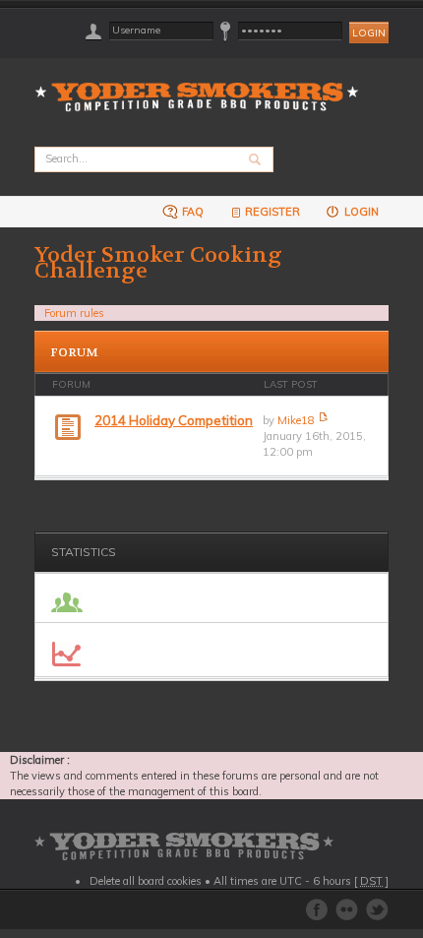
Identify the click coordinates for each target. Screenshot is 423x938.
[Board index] (203, 85)
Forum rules (74, 313)
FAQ (191, 212)
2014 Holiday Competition (173, 420)
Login (360, 212)
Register (272, 212)
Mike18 (296, 420)
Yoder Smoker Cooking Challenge (158, 262)
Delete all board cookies (146, 881)
